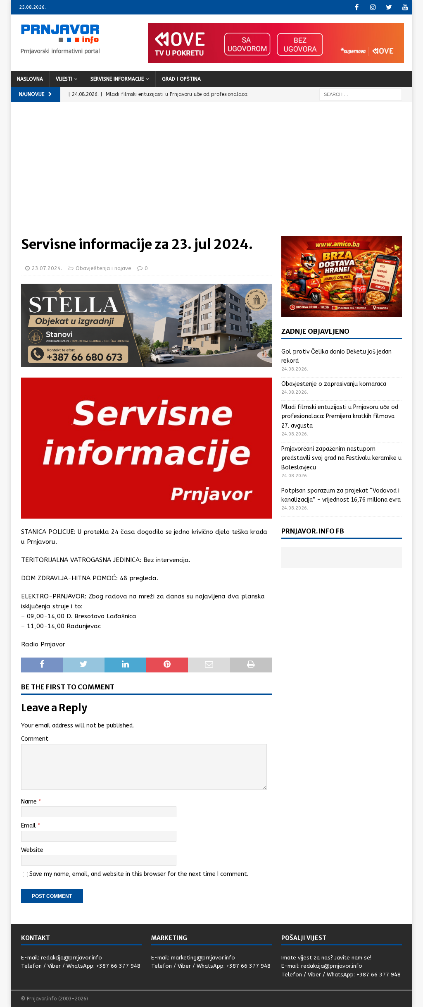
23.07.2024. (47, 268)
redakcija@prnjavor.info (71, 957)
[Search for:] (360, 94)
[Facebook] (356, 7)
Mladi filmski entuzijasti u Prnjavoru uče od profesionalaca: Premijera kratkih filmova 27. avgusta (339, 416)
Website (32, 850)
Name (29, 801)
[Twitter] (389, 7)
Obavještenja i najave (103, 268)
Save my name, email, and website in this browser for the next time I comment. (138, 874)
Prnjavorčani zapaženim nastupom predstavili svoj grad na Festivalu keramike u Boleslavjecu (341, 458)
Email (29, 825)
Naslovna (30, 79)
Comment (34, 738)
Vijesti (64, 79)
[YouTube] (405, 7)
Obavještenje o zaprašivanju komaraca (333, 383)
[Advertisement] (211, 174)
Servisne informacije (117, 79)
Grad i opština (181, 79)
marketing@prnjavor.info (203, 957)
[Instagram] (373, 7)
